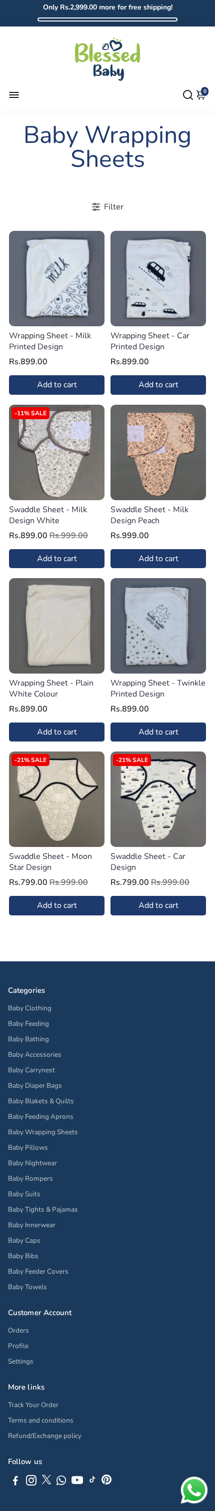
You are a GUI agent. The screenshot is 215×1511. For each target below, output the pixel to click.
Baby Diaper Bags (35, 1085)
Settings (21, 1361)
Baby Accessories (35, 1054)
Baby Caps (24, 1240)
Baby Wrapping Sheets (43, 1132)
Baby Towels (27, 1287)
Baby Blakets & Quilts (41, 1101)
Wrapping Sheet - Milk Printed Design (50, 341)
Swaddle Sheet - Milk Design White (48, 515)
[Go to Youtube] (77, 1482)
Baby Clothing (30, 1008)
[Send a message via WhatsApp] (194, 1490)
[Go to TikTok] (93, 1482)
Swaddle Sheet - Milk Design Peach (149, 515)
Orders (18, 1330)
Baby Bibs (23, 1256)
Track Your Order (33, 1405)
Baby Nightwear (32, 1163)
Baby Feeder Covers (38, 1271)
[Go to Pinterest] (107, 1482)
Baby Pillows (28, 1147)
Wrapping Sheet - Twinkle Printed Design (158, 689)
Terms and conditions (41, 1420)
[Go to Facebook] (15, 1482)
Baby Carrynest (31, 1070)
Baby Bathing (28, 1039)
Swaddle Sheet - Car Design (148, 862)
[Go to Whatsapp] (61, 1482)
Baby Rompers (30, 1178)
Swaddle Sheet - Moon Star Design (50, 862)
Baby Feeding (28, 1023)
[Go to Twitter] (47, 1482)
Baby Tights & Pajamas (43, 1209)
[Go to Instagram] (31, 1482)
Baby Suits (24, 1194)
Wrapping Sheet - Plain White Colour (51, 689)
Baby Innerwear (32, 1225)
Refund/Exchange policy (45, 1436)
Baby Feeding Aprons (41, 1116)
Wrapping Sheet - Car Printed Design (150, 341)
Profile (18, 1346)
